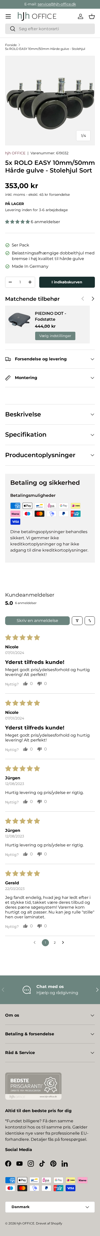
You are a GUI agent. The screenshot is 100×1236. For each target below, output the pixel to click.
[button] (91, 16)
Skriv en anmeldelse (37, 620)
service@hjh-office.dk (57, 4)
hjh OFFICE (15, 153)
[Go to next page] (64, 942)
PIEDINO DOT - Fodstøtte (50, 316)
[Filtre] (77, 620)
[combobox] (50, 29)
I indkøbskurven (67, 282)
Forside (11, 45)
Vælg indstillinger (55, 336)
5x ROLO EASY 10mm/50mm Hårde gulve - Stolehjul (45, 49)
